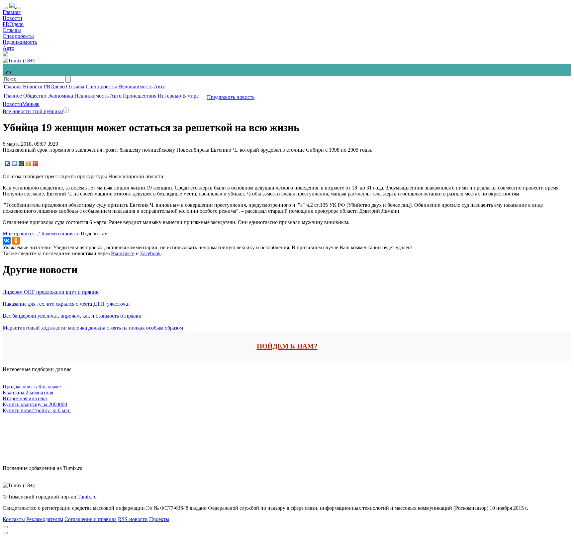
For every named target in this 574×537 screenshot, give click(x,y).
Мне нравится (21, 233)
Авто (8, 48)
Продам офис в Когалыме (32, 386)
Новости (12, 18)
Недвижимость (20, 42)
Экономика (60, 96)
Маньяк (31, 104)
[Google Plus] (35, 163)
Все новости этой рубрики (33, 111)
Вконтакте (123, 253)
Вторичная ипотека (25, 398)
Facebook (150, 253)
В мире (190, 96)
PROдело (13, 24)
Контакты (14, 519)
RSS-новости (133, 519)
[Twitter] (14, 163)
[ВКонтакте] (7, 163)
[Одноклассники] (28, 163)
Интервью (169, 96)
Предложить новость (230, 97)
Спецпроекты (18, 36)
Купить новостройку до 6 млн (37, 410)
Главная (12, 12)
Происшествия (139, 96)
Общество (34, 96)
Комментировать (60, 233)
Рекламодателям (44, 519)
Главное (13, 96)
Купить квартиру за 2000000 (35, 404)
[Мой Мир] (21, 163)
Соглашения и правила (90, 519)
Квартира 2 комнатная (28, 392)
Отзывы (12, 30)
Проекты (159, 519)
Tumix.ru (87, 496)
